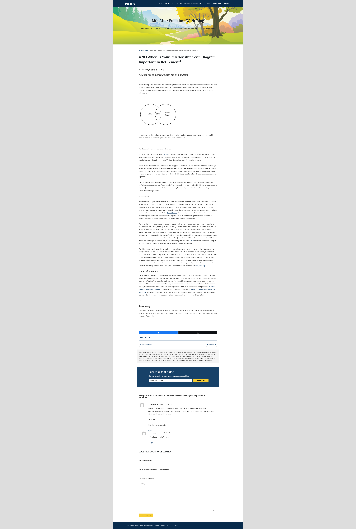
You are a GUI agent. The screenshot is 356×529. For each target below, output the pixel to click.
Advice (192, 241)
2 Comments (144, 337)
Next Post (211, 345)
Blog (161, 4)
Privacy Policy (160, 525)
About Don (217, 4)
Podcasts (207, 4)
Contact (226, 4)
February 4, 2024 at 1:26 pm (166, 404)
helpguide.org (200, 266)
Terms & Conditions (146, 525)
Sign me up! (200, 380)
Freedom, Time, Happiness (192, 4)
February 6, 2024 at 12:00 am (164, 433)
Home (141, 50)
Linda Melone (172, 213)
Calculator (169, 4)
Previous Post (146, 345)
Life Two (179, 4)
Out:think (175, 525)
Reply (151, 443)
